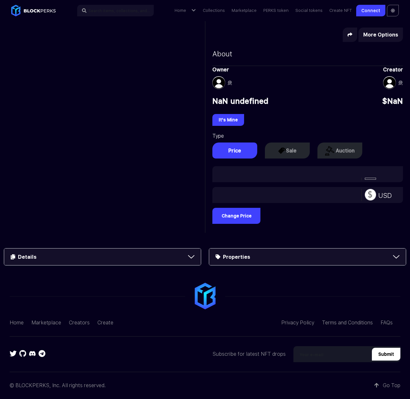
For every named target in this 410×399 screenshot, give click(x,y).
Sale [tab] (291, 151)
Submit (386, 354)
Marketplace (244, 10)
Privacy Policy (297, 323)
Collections (214, 10)
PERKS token (276, 10)
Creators (79, 323)
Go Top (390, 385)
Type (218, 136)
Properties (235, 257)
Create (105, 323)
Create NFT (340, 10)
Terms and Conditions (347, 323)
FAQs (387, 323)
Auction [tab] (345, 151)
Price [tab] (234, 151)
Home (180, 10)
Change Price (236, 215)
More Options (380, 35)
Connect (370, 10)
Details (26, 257)
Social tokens (309, 10)
